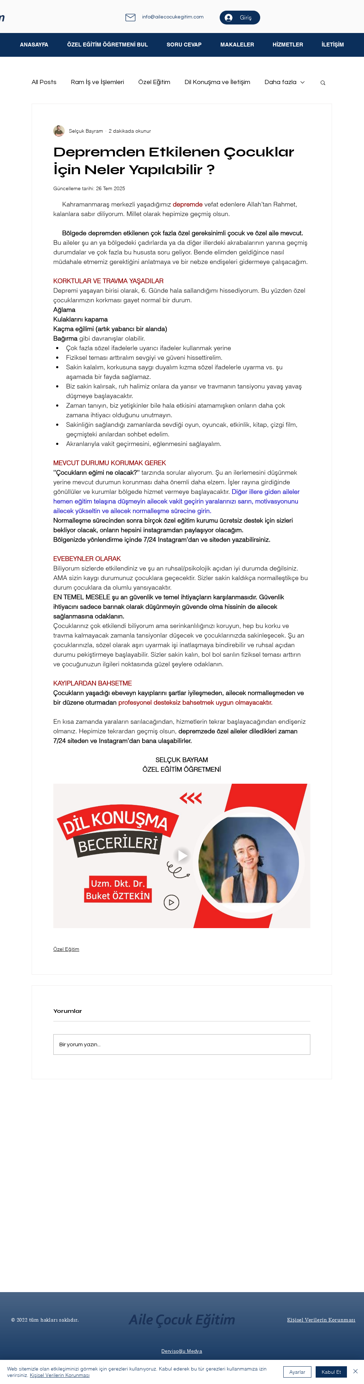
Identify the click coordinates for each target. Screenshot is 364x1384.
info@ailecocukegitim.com (173, 17)
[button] (237, 44)
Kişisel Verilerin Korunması (60, 1375)
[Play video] (181, 856)
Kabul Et (331, 1372)
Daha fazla (280, 82)
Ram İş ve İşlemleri (97, 82)
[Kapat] (355, 1372)
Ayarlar (297, 1372)
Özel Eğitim (154, 82)
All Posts (44, 82)
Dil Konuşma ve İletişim (217, 82)
